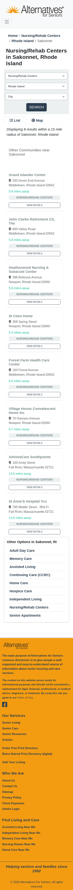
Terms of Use (25, 697)
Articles (7, 739)
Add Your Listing (13, 762)
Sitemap (7, 791)
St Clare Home (21, 316)
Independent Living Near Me (21, 832)
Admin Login (11, 808)
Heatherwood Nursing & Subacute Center (29, 270)
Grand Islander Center (27, 175)
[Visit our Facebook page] (5, 704)
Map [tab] (39, 120)
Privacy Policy (11, 797)
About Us (8, 780)
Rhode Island (23, 41)
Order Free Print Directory (20, 748)
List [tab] (17, 120)
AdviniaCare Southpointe (30, 457)
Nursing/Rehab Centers (40, 36)
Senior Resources (14, 734)
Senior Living (11, 722)
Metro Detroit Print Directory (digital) (27, 753)
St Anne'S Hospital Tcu (28, 501)
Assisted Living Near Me (18, 827)
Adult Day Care (22, 551)
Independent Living (26, 599)
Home (13, 36)
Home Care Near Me (15, 849)
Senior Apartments (25, 615)
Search (36, 107)
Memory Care (21, 559)
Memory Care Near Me (17, 838)
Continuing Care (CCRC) (30, 575)
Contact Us (9, 786)
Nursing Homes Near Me (18, 844)
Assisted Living (22, 567)
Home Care (19, 583)
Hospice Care (21, 591)
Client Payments (13, 803)
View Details (34, 205)
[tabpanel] (36, 374)
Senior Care (10, 728)
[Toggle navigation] (7, 22)
